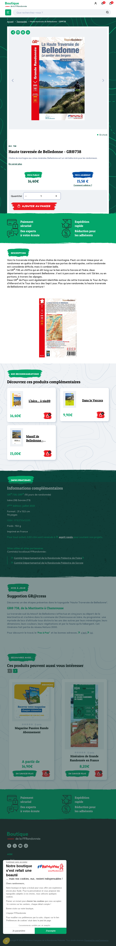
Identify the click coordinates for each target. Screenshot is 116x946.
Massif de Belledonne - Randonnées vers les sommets (37, 439)
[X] (15, 846)
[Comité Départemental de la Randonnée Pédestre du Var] (83, 558)
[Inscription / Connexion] (95, 3)
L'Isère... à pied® (39, 401)
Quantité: (16, 196)
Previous (12, 81)
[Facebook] (9, 846)
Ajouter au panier (36, 206)
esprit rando (66, 537)
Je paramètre (18, 931)
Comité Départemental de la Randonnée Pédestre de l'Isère (48, 558)
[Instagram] (26, 846)
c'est (84, 632)
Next (103, 81)
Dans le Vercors (92, 400)
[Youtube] (20, 846)
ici (91, 632)
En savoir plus (15, 164)
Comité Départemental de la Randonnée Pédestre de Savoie (48, 562)
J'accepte (51, 931)
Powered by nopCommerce (96, 940)
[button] (6, 940)
